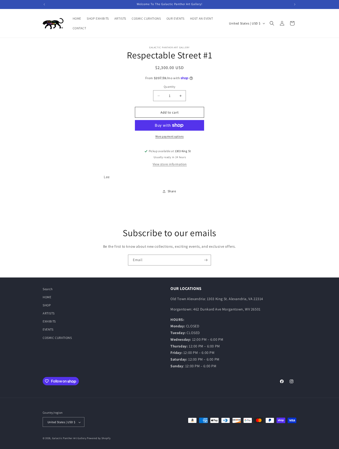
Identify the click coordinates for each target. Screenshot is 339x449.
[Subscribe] (206, 260)
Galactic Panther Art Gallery (69, 438)
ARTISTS (48, 313)
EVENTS (48, 330)
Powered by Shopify (99, 438)
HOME (47, 297)
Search (48, 289)
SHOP (47, 305)
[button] (272, 23)
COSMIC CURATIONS (57, 338)
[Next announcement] (295, 4)
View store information (170, 164)
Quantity (169, 87)
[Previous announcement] (44, 4)
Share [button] (172, 191)
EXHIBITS (49, 321)
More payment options (169, 136)
